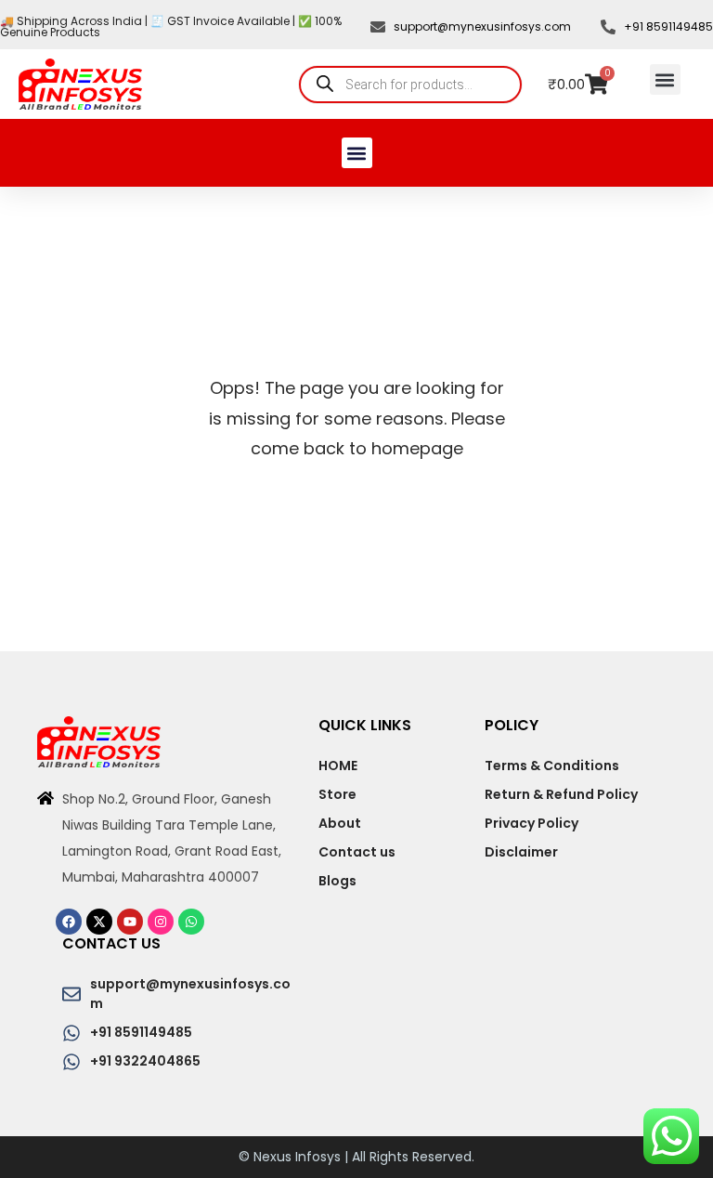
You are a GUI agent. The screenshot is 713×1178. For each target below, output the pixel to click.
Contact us (356, 852)
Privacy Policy (531, 823)
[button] (665, 79)
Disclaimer (521, 852)
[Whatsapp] (191, 922)
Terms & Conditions (552, 765)
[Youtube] (130, 922)
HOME (337, 765)
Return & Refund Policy (561, 794)
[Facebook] (69, 922)
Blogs (337, 880)
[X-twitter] (99, 922)
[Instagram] (161, 922)
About (339, 823)
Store (337, 794)
